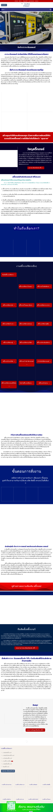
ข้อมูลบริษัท (25, 1)
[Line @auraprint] (26, 806)
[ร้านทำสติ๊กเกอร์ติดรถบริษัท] (14, 122)
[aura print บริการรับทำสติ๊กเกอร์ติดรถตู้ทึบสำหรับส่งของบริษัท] (40, 122)
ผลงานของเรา (31, 1)
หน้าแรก (16, 1)
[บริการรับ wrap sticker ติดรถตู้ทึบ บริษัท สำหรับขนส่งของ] (40, 102)
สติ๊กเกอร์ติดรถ (26, 266)
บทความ (36, 1)
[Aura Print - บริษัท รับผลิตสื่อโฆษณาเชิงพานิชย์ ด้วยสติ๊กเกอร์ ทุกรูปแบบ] (27, 5)
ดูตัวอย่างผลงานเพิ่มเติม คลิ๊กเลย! (26, 586)
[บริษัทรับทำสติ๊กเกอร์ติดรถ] (14, 102)
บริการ (20, 1)
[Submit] (50, 9)
